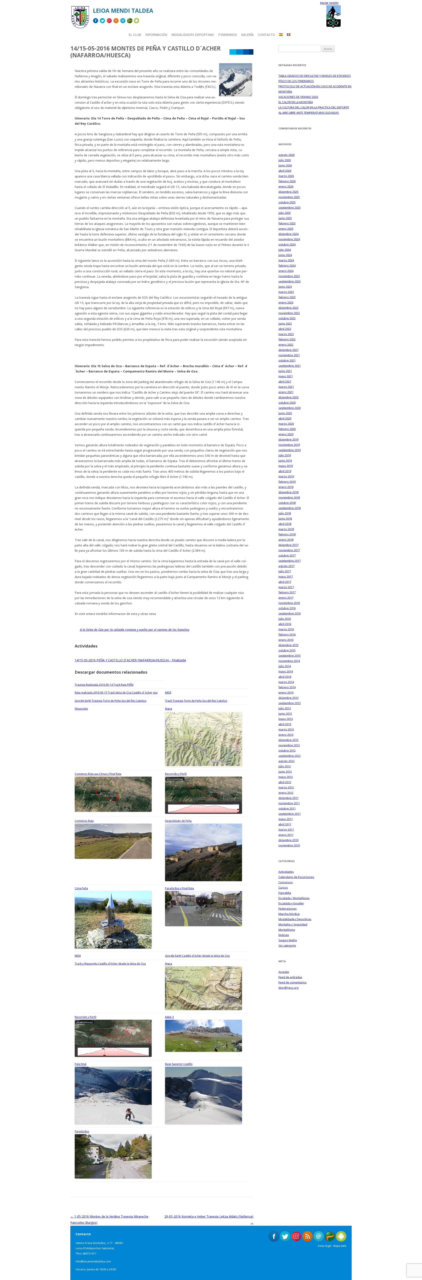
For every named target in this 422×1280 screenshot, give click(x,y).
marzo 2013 (286, 729)
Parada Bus (82, 1131)
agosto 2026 (286, 155)
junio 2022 (285, 323)
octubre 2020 (287, 403)
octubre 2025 (287, 202)
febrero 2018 (287, 534)
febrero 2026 (287, 181)
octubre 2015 (287, 650)
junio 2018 (285, 519)
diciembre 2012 (288, 740)
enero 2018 (285, 540)
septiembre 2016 (289, 613)
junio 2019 (285, 461)
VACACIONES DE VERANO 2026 (298, 97)
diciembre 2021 (288, 350)
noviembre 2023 (289, 276)
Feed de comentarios (292, 982)
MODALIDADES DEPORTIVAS (192, 35)
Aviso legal (324, 1246)
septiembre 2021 (289, 366)
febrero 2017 (287, 592)
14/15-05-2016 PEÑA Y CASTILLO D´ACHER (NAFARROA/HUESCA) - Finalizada (130, 660)
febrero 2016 (287, 634)
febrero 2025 (287, 223)
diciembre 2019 (288, 439)
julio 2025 (284, 213)
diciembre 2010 (288, 840)
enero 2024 (285, 271)
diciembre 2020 (288, 397)
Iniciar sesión (329, 3)
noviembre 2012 (289, 745)
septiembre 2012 (289, 756)
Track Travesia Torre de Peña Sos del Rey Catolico (196, 701)
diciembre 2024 (288, 234)
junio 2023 (285, 287)
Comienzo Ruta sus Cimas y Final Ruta (98, 774)
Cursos (283, 887)
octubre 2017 (287, 555)
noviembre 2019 (289, 445)
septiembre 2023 (289, 281)
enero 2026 (285, 186)
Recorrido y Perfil (176, 774)
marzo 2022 (286, 334)
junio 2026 (285, 165)
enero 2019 (285, 487)
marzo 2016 (286, 629)
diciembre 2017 (288, 545)
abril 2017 (284, 582)
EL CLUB (135, 35)
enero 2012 (285, 793)
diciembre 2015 (288, 645)
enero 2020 (285, 434)
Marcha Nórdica (289, 914)
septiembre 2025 (289, 208)
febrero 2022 (287, 339)
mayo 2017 (285, 577)
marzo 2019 (286, 476)
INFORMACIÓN (156, 35)
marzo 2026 (286, 176)
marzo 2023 (286, 292)
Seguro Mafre (287, 940)
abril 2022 (284, 329)
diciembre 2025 (288, 192)
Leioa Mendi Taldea (123, 10)
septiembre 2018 (289, 508)
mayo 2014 (285, 671)
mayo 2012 (285, 777)
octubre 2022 (287, 318)
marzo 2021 (286, 387)
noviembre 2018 (289, 497)
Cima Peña (81, 888)
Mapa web (339, 1246)
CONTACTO (266, 35)
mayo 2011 (285, 819)
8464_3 (169, 1017)
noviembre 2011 (289, 803)
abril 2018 (284, 524)
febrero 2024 (287, 266)
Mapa (168, 709)
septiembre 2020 (289, 408)
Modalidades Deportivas (294, 919)
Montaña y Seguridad (292, 924)
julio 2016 (284, 619)
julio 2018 (284, 513)
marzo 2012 (286, 787)
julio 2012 (284, 766)
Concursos (285, 882)
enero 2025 (285, 229)
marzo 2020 (286, 424)
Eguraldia (284, 893)
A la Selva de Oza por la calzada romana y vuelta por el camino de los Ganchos (134, 629)
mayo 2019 (285, 466)
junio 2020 (285, 413)
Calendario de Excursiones (296, 877)
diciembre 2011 (288, 798)
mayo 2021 (285, 376)
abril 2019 (284, 471)
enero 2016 (285, 640)
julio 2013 (284, 708)
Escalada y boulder (291, 903)
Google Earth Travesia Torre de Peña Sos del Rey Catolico (110, 701)
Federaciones (287, 909)
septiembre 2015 (289, 656)
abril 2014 (284, 677)
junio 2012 (285, 772)
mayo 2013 (285, 719)
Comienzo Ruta (84, 821)
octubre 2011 (287, 808)
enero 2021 (285, 392)
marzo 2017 (286, 587)
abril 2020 (284, 418)
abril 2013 (284, 724)
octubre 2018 (287, 503)
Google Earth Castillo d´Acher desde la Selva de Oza (197, 956)
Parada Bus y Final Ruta (179, 888)
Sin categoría (287, 945)
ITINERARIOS (227, 35)
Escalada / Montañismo (294, 898)
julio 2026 (284, 160)
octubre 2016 (287, 608)
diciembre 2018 (288, 492)
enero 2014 (285, 692)
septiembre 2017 (289, 561)
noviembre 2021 (289, 355)
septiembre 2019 (289, 450)
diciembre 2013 (288, 698)
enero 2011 (285, 835)
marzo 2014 (286, 682)
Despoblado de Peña (178, 821)
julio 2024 (284, 250)
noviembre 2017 (289, 550)
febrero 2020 (287, 429)
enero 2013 (285, 735)
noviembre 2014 (289, 661)
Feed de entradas (290, 977)
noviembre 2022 (289, 313)
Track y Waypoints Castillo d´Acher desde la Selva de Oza (110, 963)
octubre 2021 (287, 360)
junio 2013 (285, 714)
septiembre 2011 (289, 814)
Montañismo (286, 930)
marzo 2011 (286, 830)
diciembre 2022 (288, 308)
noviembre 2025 (289, 197)
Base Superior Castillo (179, 1064)
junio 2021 (285, 371)
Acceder (283, 972)
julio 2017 (284, 571)
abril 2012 (284, 782)
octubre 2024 (287, 244)
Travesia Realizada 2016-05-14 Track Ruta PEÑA (104, 685)
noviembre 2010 (289, 845)
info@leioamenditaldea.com (93, 1261)
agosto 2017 (286, 566)
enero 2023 (285, 302)
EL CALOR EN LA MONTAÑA (295, 102)
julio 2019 (284, 455)
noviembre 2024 (289, 239)
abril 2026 (284, 171)
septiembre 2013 (289, 703)
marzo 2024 (286, 260)
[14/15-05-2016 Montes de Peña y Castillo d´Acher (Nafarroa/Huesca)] (235, 95)
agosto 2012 (286, 761)
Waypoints (81, 709)
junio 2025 (285, 218)
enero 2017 (285, 598)
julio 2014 (284, 666)
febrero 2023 (287, 297)
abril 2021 (284, 381)
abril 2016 (284, 624)
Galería (247, 35)
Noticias (283, 935)
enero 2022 (285, 345)
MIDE (168, 692)
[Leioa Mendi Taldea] (80, 18)
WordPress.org (288, 988)
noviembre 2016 (289, 603)
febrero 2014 (287, 687)
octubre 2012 (287, 750)
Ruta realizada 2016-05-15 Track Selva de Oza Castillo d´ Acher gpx (116, 692)
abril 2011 (284, 824)
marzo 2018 (286, 529)
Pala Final (80, 1064)
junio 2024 (285, 255)
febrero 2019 (287, 482)
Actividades (286, 872)
